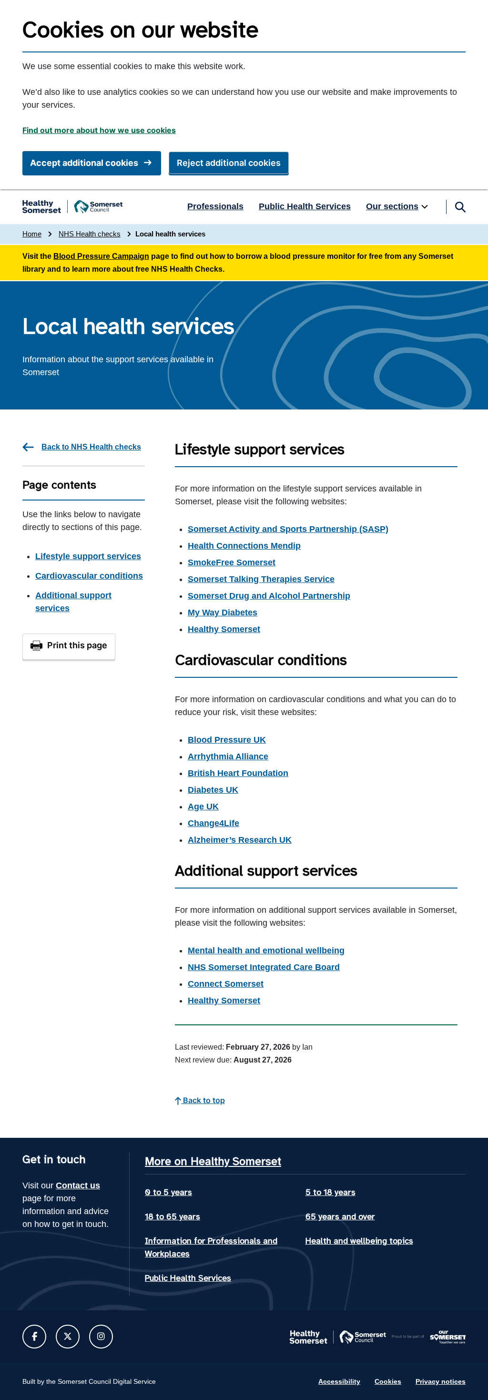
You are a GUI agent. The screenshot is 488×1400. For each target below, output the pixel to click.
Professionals (215, 206)
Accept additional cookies (84, 163)
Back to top (203, 1100)
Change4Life (213, 823)
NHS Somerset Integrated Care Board (264, 967)
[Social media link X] (67, 1336)
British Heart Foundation (238, 773)
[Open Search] (460, 207)
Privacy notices (441, 1381)
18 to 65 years (172, 1216)
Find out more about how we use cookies (99, 130)
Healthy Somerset (224, 629)
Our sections (392, 206)
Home (31, 234)
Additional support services (73, 602)
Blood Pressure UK (227, 740)
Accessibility (339, 1381)
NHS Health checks (90, 234)
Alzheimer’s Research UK (240, 840)
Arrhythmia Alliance (228, 756)
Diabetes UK (213, 790)
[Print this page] (68, 647)
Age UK (203, 806)
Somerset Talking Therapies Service (261, 579)
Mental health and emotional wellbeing (266, 950)
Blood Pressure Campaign (101, 256)
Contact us (78, 1185)
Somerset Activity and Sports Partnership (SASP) (288, 529)
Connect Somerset (226, 984)
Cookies (388, 1381)
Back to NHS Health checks (91, 447)
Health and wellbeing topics (359, 1241)
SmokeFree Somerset (231, 562)
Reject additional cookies (229, 163)
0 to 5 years (168, 1192)
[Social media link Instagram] (101, 1336)
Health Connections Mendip (244, 546)
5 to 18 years (330, 1192)
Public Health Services (305, 206)
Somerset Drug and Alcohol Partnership (269, 596)
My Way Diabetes (222, 612)
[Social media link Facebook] (34, 1336)
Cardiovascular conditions (89, 576)
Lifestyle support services (88, 556)
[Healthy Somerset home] (72, 207)
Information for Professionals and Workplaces (211, 1247)
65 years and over (340, 1216)
